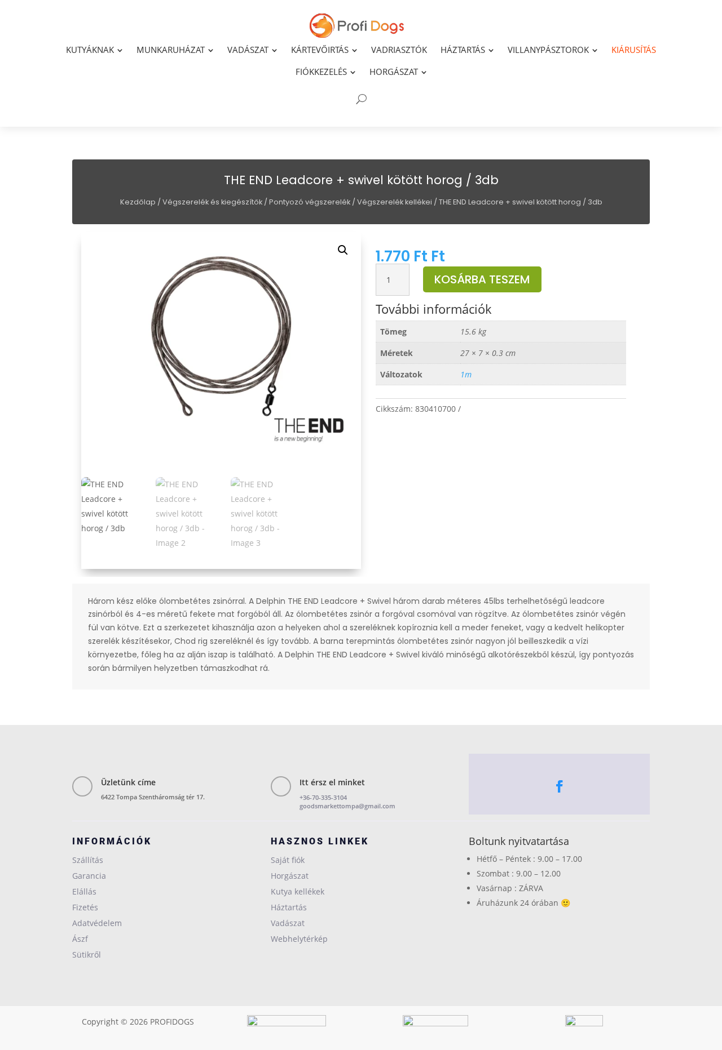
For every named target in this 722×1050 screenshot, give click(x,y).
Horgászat (290, 875)
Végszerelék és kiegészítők (212, 202)
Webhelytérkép (299, 938)
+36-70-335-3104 (323, 797)
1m (466, 374)
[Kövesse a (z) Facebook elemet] (559, 786)
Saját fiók (288, 860)
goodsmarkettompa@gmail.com (347, 806)
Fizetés (85, 907)
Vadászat (288, 923)
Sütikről (86, 954)
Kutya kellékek (297, 891)
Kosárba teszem (482, 279)
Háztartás (289, 907)
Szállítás (87, 860)
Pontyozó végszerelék (309, 202)
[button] (343, 250)
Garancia (89, 875)
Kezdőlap (138, 202)
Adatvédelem (97, 923)
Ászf (80, 938)
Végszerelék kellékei (394, 202)
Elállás (84, 891)
